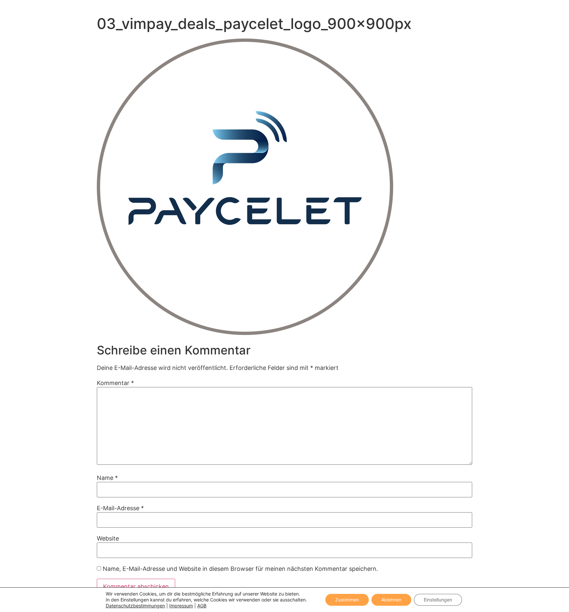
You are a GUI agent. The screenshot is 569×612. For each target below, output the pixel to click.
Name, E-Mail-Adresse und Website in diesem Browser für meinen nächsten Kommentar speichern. (240, 569)
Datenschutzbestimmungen (135, 605)
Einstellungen (438, 599)
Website (108, 539)
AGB (201, 605)
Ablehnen (391, 599)
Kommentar (115, 383)
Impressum (181, 605)
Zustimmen (347, 599)
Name (107, 478)
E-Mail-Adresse (120, 508)
